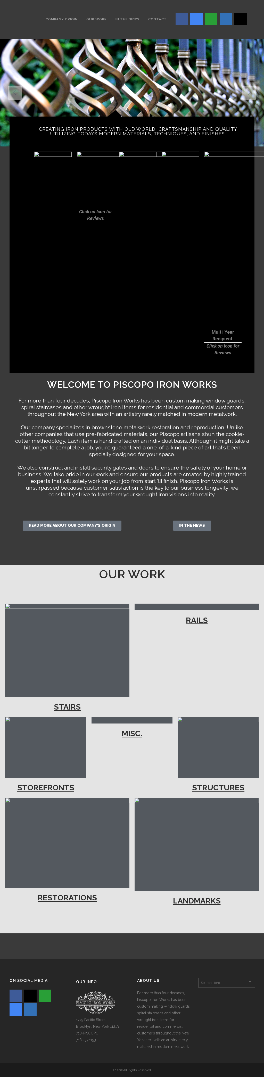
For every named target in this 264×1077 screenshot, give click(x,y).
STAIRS (67, 706)
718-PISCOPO (87, 1033)
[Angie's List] (211, 19)
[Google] (196, 19)
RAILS (197, 620)
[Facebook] (182, 19)
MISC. (132, 733)
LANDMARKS (197, 900)
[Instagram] (240, 19)
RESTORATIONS (67, 897)
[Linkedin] (226, 19)
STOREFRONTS (45, 787)
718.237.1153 (86, 1040)
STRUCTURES (218, 787)
